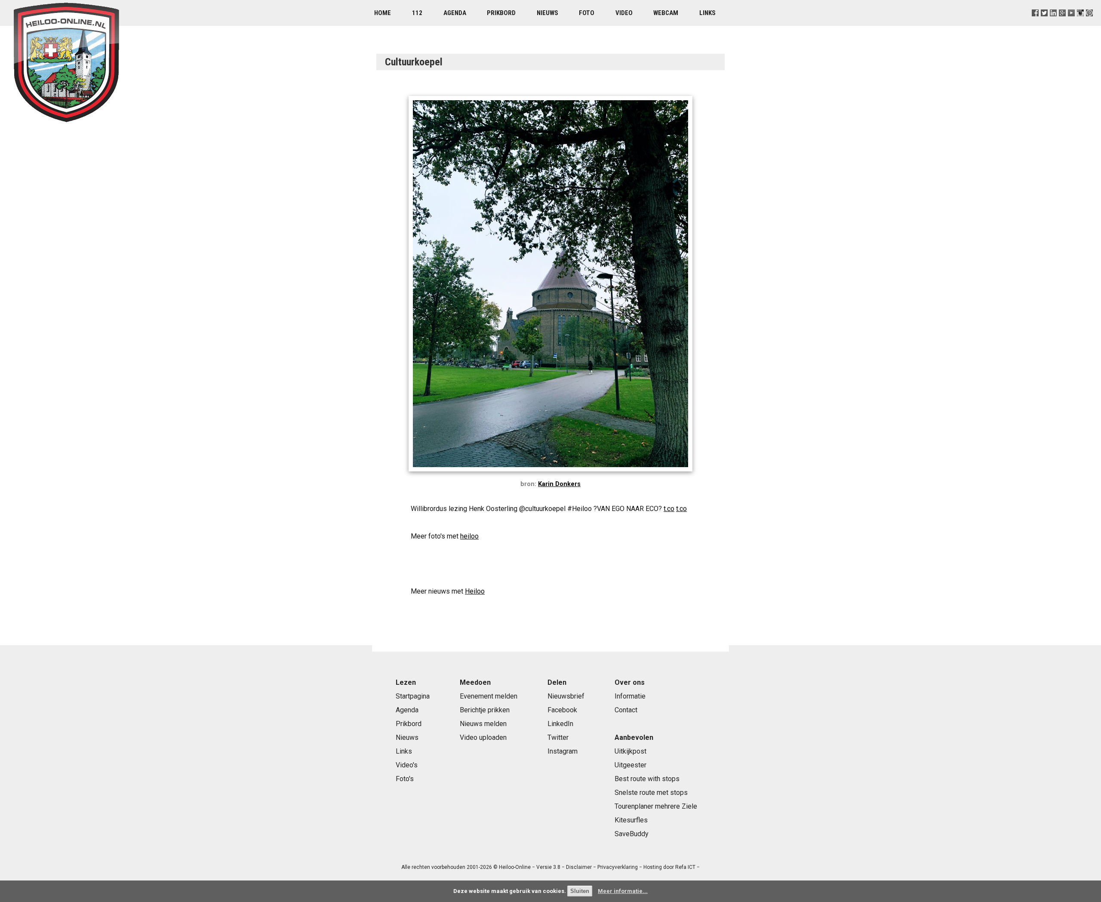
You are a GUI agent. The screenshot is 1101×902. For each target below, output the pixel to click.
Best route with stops (647, 779)
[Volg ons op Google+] (1062, 23)
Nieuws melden (483, 724)
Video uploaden (483, 737)
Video (624, 13)
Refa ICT (685, 867)
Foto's (405, 779)
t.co (669, 509)
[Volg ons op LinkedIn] (1053, 23)
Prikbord (501, 13)
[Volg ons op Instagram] (1080, 23)
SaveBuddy (632, 834)
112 (417, 13)
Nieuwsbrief (565, 696)
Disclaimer (579, 867)
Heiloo (475, 591)
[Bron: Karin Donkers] (550, 473)
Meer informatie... (623, 891)
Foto (586, 13)
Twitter (558, 737)
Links (707, 13)
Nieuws (547, 13)
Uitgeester (630, 765)
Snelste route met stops (651, 792)
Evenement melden (488, 696)
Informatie (630, 696)
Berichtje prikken (485, 710)
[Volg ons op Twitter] (1044, 23)
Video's (407, 765)
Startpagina (413, 696)
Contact (626, 710)
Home (382, 13)
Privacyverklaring (617, 867)
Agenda (454, 13)
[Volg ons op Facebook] (1035, 23)
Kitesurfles (631, 820)
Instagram (562, 751)
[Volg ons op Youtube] (1071, 23)
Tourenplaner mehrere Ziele (656, 806)
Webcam (665, 13)
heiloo (469, 536)
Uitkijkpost (630, 751)
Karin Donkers (559, 484)
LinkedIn (560, 724)
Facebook (562, 710)
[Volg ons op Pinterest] (1089, 23)
